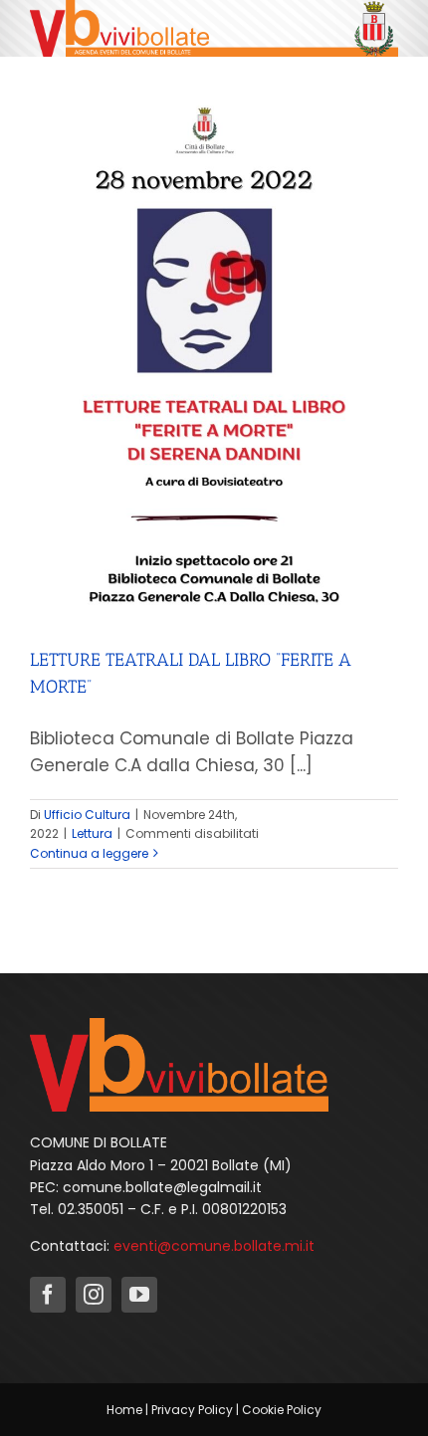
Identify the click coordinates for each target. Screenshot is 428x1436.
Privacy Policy (192, 1409)
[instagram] (93, 1295)
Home (124, 1409)
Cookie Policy (281, 1409)
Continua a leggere (89, 853)
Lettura (92, 833)
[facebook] (48, 1295)
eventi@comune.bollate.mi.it (214, 1246)
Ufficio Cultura (87, 814)
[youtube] (139, 1295)
